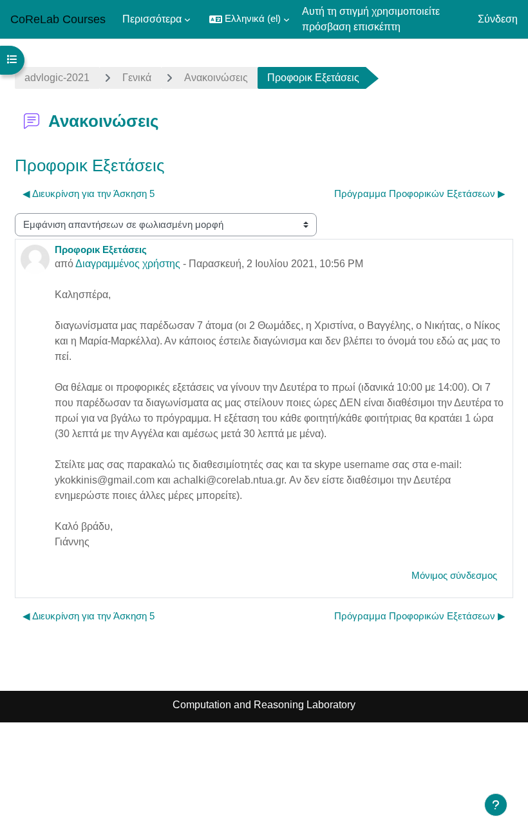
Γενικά (136, 77)
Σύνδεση (498, 19)
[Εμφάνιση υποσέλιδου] (495, 804)
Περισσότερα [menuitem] (152, 19)
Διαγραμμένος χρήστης (127, 263)
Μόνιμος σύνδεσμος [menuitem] (454, 575)
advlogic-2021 (57, 77)
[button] (249, 19)
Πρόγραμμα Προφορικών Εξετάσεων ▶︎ (419, 194)
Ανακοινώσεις (216, 77)
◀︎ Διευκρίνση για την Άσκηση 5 (89, 194)
